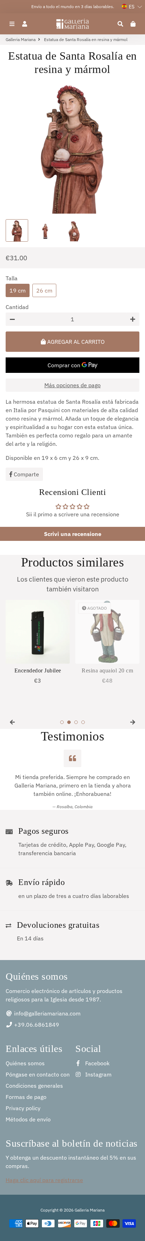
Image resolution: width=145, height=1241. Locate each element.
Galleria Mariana (21, 39)
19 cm (18, 290)
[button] (132, 7)
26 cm (44, 290)
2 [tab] (69, 722)
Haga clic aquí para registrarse (44, 1179)
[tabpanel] (38, 642)
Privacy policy (23, 1108)
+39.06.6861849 (36, 1024)
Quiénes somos (25, 1063)
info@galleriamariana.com (47, 1013)
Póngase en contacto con (38, 1074)
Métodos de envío (28, 1119)
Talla (12, 278)
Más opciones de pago (72, 385)
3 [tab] (76, 722)
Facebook (96, 1063)
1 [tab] (62, 722)
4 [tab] (83, 722)
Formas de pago (26, 1096)
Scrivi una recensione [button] (72, 533)
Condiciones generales (34, 1085)
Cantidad (17, 306)
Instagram (98, 1074)
